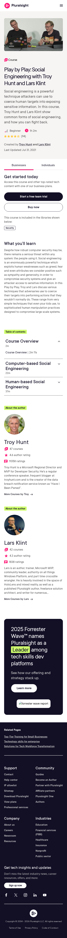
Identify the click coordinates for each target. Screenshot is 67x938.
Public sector (43, 856)
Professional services (16, 807)
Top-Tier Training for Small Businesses (25, 736)
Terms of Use (15, 927)
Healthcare (42, 839)
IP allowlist (10, 785)
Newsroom (10, 835)
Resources (10, 841)
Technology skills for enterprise (22, 741)
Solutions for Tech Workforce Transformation (29, 746)
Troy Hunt (25, 144)
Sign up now (15, 885)
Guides (40, 774)
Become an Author (46, 780)
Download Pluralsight (16, 796)
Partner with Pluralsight (49, 785)
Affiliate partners (45, 790)
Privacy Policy (31, 927)
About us (9, 824)
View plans (10, 801)
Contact (8, 774)
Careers (8, 830)
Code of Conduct (50, 927)
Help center (11, 780)
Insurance (41, 845)
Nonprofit (41, 850)
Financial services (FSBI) (46, 832)
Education (41, 824)
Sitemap (9, 790)
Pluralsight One (44, 796)
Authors (40, 801)
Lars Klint (44, 144)
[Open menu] (61, 6)
